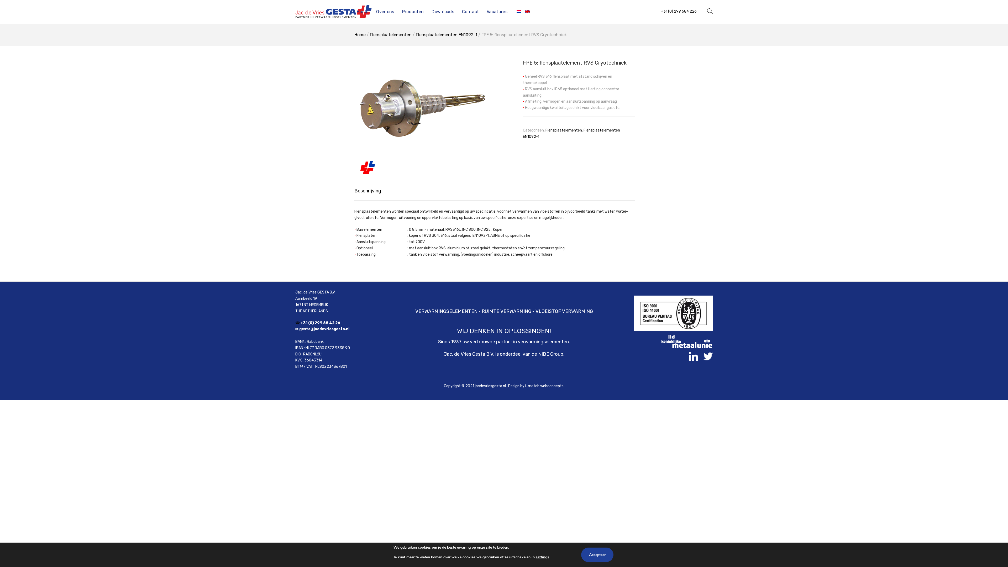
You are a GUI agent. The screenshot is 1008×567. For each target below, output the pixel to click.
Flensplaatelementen (391, 34)
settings (542, 557)
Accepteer (597, 554)
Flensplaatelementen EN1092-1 (446, 34)
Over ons (385, 11)
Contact (470, 11)
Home (362, 11)
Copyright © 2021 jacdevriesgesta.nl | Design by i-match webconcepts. (504, 386)
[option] (422, 114)
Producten (413, 11)
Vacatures (497, 11)
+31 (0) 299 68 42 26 (320, 323)
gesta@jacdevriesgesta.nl (324, 329)
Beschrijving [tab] (367, 191)
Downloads (443, 11)
